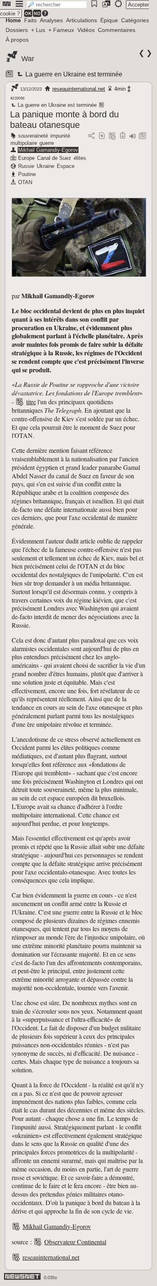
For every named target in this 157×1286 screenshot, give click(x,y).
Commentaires (116, 30)
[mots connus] (122, 136)
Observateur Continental (75, 1241)
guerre (46, 143)
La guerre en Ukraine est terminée (73, 74)
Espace (65, 166)
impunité (60, 136)
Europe (26, 158)
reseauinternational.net (78, 89)
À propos (17, 39)
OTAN (25, 182)
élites (80, 158)
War (27, 59)
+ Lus (38, 30)
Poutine (27, 174)
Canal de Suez (54, 158)
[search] (57, 4)
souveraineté (33, 136)
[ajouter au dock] (132, 136)
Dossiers (17, 30)
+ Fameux (61, 30)
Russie (26, 166)
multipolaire (23, 143)
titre (31, 401)
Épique (109, 20)
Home (13, 20)
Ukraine (45, 166)
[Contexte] (112, 136)
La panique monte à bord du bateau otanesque (64, 119)
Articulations (81, 20)
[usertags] (101, 136)
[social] (91, 136)
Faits (30, 20)
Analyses (51, 20)
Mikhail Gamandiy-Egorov (48, 150)
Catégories (135, 20)
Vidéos (86, 30)
